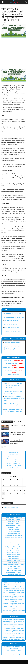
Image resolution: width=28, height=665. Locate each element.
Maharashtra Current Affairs (13, 545)
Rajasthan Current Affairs (13, 560)
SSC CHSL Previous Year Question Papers (13, 652)
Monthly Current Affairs (13, 467)
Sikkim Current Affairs (13, 562)
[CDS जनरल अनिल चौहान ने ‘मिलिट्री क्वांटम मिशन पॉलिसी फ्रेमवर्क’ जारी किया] (5, 441)
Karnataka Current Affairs (13, 541)
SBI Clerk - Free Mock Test (11, 320)
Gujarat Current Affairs (14, 531)
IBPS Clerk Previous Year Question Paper (13, 590)
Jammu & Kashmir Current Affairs (13, 537)
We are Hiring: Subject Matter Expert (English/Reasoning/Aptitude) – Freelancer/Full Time (14, 348)
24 (3, 493)
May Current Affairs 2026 (13, 462)
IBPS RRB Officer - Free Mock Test (13, 313)
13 (14, 488)
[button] (2, 2)
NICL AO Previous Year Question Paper (14, 628)
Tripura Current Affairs (13, 568)
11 (7, 488)
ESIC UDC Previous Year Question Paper (13, 637)
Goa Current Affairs (14, 529)
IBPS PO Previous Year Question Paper (14, 588)
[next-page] (5, 447)
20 (14, 491)
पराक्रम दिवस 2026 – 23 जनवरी (17, 425)
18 (7, 491)
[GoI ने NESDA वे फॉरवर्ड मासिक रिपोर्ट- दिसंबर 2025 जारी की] (5, 434)
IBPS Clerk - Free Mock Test (11, 327)
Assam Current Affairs (13, 521)
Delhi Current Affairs (13, 527)
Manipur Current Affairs (13, 549)
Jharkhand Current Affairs (13, 539)
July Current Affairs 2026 (13, 458)
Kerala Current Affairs (13, 543)
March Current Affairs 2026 (14, 465)
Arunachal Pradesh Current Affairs (13, 519)
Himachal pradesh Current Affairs (13, 535)
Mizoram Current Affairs (13, 552)
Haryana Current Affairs (13, 533)
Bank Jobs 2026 (14, 360)
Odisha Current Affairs (13, 556)
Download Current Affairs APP (12, 342)
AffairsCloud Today (14, 454)
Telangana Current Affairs (13, 566)
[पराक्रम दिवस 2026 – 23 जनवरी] (5, 427)
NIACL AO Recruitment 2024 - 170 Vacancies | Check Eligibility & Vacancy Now (13, 385)
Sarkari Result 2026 (13, 374)
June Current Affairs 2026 (13, 460)
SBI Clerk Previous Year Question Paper (14, 585)
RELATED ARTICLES (7, 421)
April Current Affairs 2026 (13, 464)
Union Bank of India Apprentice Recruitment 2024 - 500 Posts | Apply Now (14, 398)
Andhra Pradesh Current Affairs (14, 517)
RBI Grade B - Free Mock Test (12, 331)
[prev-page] (2, 447)
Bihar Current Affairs (13, 523)
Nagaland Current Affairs (13, 554)
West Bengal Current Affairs (13, 574)
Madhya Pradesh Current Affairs (13, 547)
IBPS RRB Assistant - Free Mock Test (14, 317)
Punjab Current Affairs (13, 558)
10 (3, 488)
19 (10, 491)
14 (17, 488)
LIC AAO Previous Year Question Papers (13, 619)
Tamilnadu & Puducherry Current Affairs (13, 564)
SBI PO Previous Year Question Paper (13, 583)
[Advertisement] (14, 54)
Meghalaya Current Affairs (13, 550)
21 (17, 491)
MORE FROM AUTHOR (19, 421)
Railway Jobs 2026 (13, 367)
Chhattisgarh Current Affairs (13, 525)
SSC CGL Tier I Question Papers (14, 654)
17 (3, 491)
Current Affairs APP (14, 452)
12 (10, 488)
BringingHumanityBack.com (11, 507)
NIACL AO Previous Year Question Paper (13, 639)
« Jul (2, 498)
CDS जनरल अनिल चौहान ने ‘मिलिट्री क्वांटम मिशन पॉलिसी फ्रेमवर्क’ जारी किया (16, 441)
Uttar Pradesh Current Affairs (13, 570)
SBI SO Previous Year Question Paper (13, 586)
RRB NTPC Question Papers (14, 650)
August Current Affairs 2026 (13, 456)
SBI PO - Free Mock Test (10, 324)
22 (20, 491)
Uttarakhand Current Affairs (13, 572)
